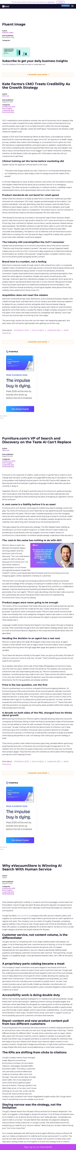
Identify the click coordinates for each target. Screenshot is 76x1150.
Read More (51, 2)
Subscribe (65, 5)
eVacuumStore (22, 916)
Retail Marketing (8, 112)
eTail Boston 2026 (8, 106)
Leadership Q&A (8, 110)
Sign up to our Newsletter (38, 1147)
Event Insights (7, 108)
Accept (60, 2)
